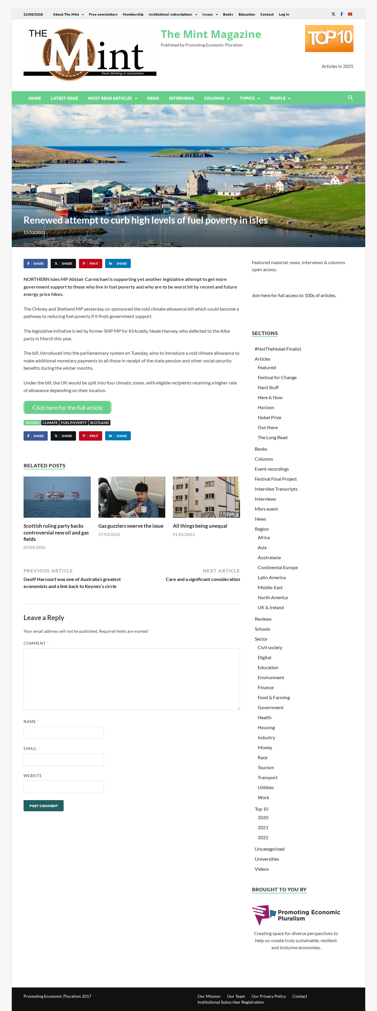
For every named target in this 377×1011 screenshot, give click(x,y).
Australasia (269, 557)
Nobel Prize (269, 417)
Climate (50, 422)
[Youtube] (349, 14)
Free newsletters (103, 14)
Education (247, 14)
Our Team (236, 996)
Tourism (266, 767)
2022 (263, 837)
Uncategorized (270, 849)
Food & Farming (274, 697)
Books (228, 14)
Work (263, 797)
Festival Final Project (276, 479)
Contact (267, 14)
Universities (267, 859)
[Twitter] (333, 14)
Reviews (263, 619)
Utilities (266, 787)
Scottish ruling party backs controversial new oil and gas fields (56, 532)
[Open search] (350, 98)
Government (271, 707)
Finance (266, 687)
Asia (262, 547)
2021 (263, 827)
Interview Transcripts (276, 489)
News (153, 98)
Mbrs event (266, 509)
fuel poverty (74, 422)
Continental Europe (278, 567)
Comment (36, 643)
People (277, 98)
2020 (263, 817)
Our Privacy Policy (269, 996)
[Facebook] (341, 14)
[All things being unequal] (206, 499)
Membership (133, 14)
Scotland (99, 422)
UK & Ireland (271, 607)
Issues (207, 14)
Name (31, 721)
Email (32, 748)
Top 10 (261, 809)
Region (262, 529)
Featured (267, 367)
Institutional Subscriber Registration (231, 1002)
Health (265, 717)
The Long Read (272, 437)
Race (262, 757)
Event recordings (272, 469)
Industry (266, 737)
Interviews (181, 98)
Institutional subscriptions (170, 14)
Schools (262, 629)
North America (273, 597)
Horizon (266, 407)
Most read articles (110, 98)
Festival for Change (277, 377)
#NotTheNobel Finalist (278, 349)
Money (265, 747)
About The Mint (66, 14)
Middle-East (270, 587)
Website (33, 775)
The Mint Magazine (211, 34)
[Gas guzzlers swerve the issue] (132, 499)
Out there (268, 427)
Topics (247, 98)
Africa (264, 537)
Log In (284, 14)
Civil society (270, 647)
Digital (264, 657)
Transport (268, 777)
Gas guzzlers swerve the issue (130, 526)
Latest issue (64, 98)
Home (35, 98)
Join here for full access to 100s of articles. (294, 295)
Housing (266, 727)
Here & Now (270, 397)
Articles (262, 359)
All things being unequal (200, 526)
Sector (261, 639)
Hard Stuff (268, 387)
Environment (271, 677)
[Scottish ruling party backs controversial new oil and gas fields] (57, 499)
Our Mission (209, 996)
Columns (214, 98)
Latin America (272, 577)
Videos (262, 869)
